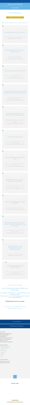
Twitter (4, 365)
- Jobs (1, 356)
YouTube (1, 368)
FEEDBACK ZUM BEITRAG (15, 17)
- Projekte (2, 353)
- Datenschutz (3, 349)
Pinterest (4, 368)
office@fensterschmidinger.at (6, 341)
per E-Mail (19, 296)
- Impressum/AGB (4, 348)
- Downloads (3, 352)
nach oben (15, 376)
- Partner (2, 355)
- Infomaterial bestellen (5, 346)
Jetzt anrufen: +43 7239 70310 (15, 4)
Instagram (7, 368)
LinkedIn (7, 365)
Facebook (1, 365)
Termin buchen (15, 7)
